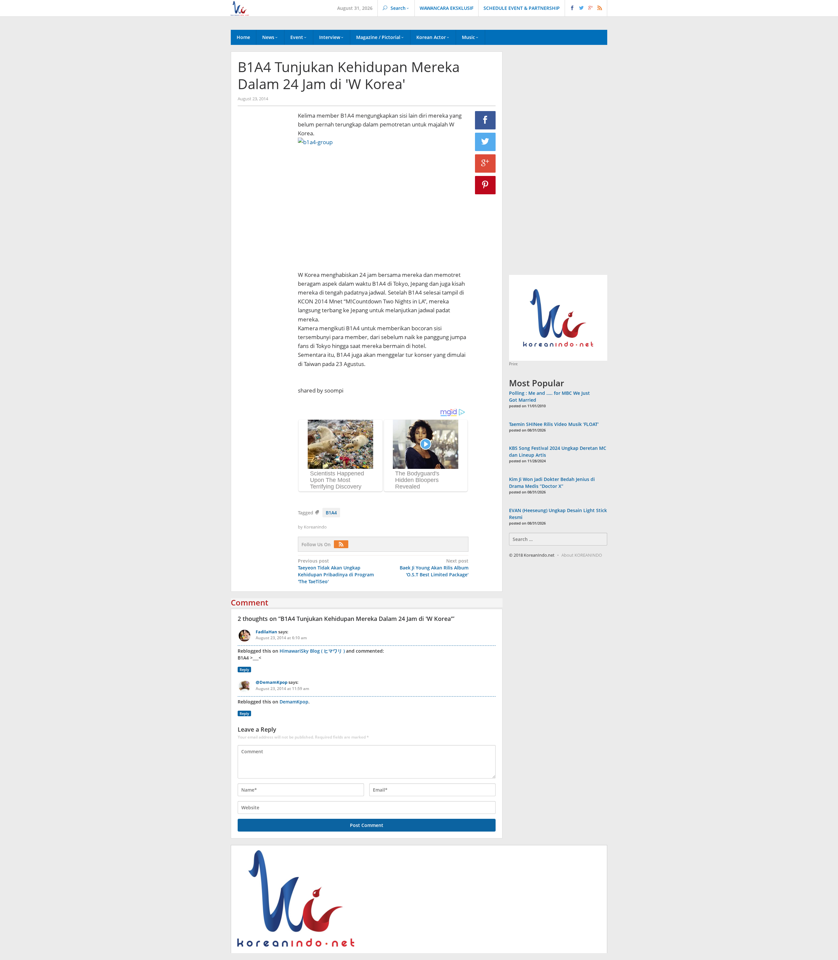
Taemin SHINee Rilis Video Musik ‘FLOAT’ (554, 424)
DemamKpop (294, 702)
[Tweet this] (485, 142)
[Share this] (485, 120)
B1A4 (331, 512)
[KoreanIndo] (240, 8)
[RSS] (343, 544)
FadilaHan (266, 632)
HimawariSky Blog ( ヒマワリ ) (312, 651)
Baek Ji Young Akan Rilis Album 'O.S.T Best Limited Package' (434, 568)
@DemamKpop (271, 682)
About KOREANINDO (581, 555)
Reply (244, 669)
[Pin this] (485, 185)
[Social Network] (586, 8)
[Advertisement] (264, 223)
